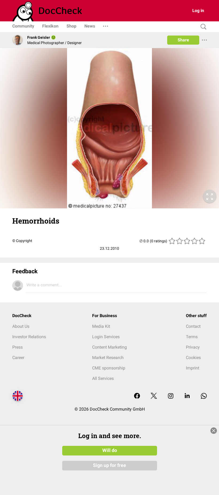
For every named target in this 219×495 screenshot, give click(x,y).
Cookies (193, 357)
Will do (109, 450)
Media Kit (101, 326)
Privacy (193, 347)
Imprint (192, 368)
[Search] (202, 27)
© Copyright (22, 241)
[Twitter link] (154, 396)
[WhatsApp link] (204, 396)
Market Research (108, 357)
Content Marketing (109, 347)
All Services (103, 378)
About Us (20, 326)
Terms (192, 336)
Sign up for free (109, 465)
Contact (193, 326)
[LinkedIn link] (187, 396)
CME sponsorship (108, 368)
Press (17, 347)
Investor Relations (29, 336)
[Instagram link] (171, 396)
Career (18, 357)
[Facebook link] (137, 396)
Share (183, 39)
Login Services (106, 336)
